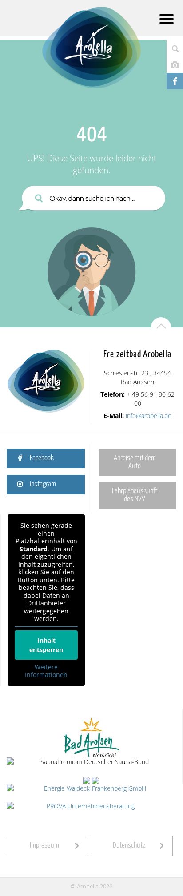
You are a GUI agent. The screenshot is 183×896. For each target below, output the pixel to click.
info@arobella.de (148, 415)
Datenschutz (129, 845)
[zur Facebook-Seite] (175, 81)
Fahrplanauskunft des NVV (134, 495)
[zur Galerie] (175, 64)
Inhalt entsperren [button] (46, 645)
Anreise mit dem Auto (135, 462)
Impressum (44, 845)
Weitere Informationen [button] (46, 671)
